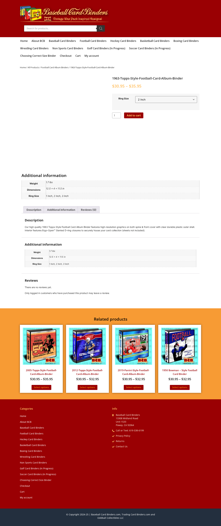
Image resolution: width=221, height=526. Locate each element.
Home (24, 41)
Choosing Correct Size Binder (38, 56)
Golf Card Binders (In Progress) (106, 48)
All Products (33, 67)
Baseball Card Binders (62, 41)
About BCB (38, 41)
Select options (41, 387)
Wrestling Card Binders (34, 48)
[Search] (101, 28)
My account (91, 56)
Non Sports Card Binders (67, 48)
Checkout (66, 56)
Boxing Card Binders (186, 41)
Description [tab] (34, 209)
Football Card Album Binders (54, 67)
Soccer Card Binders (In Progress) (149, 48)
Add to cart (134, 115)
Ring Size (123, 98)
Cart (78, 56)
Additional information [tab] (61, 209)
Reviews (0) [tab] (88, 209)
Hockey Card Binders (123, 41)
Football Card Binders (93, 41)
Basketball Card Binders (155, 41)
